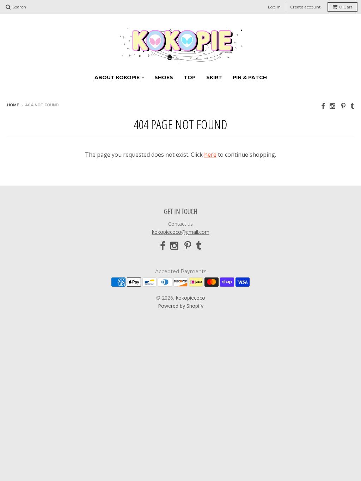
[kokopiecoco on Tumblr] (352, 106)
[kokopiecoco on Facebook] (323, 106)
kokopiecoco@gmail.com (180, 232)
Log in (274, 7)
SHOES (163, 77)
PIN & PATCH (250, 77)
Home (13, 105)
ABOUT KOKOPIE (117, 77)
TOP (190, 77)
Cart (346, 7)
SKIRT (214, 77)
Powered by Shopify (180, 305)
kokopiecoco (190, 297)
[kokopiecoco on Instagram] (333, 106)
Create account (305, 7)
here (210, 154)
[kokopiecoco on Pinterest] (343, 106)
